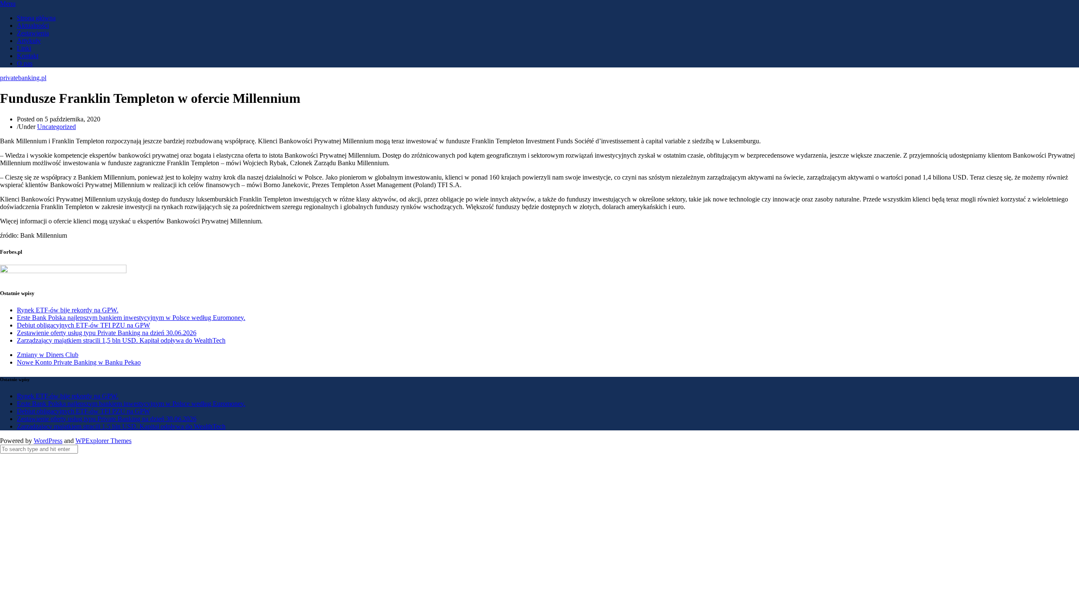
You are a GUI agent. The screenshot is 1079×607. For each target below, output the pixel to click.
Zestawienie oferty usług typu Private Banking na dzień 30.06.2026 (106, 332)
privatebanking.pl (23, 77)
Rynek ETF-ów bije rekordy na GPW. (67, 310)
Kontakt (27, 55)
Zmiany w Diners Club (47, 354)
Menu (8, 3)
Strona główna (36, 17)
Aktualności (33, 25)
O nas (24, 63)
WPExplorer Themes (103, 440)
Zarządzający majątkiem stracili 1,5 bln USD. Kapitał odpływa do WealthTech (121, 340)
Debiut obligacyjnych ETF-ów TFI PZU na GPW (83, 325)
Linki (24, 48)
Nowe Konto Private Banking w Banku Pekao (79, 362)
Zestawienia (33, 33)
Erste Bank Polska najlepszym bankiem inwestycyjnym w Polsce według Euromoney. (131, 317)
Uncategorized (56, 126)
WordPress (48, 440)
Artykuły (29, 40)
